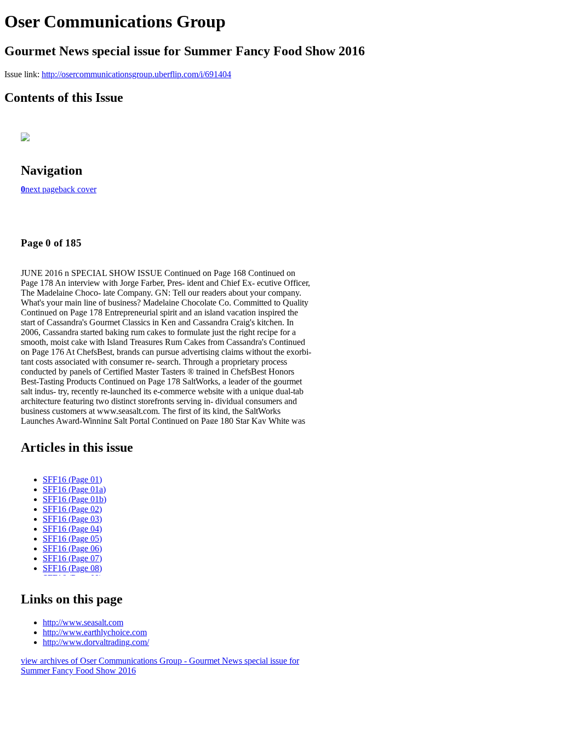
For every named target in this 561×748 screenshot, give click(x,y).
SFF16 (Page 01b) (74, 499)
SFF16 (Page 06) (72, 548)
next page (42, 189)
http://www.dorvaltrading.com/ (96, 642)
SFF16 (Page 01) (72, 479)
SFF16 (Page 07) (72, 558)
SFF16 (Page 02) (72, 509)
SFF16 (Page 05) (72, 538)
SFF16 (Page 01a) (74, 489)
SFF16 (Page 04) (72, 528)
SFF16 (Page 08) (72, 568)
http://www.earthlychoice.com (95, 632)
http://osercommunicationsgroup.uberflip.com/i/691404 (136, 74)
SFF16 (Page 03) (72, 518)
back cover (77, 189)
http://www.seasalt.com (83, 622)
